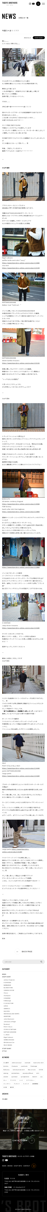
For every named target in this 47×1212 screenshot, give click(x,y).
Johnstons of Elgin (10, 1021)
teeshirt (34, 1077)
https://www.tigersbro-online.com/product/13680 (21, 263)
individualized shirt (19, 1069)
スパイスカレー (30, 1080)
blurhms (5, 1066)
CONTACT (26, 1166)
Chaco (6, 993)
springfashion (25, 1077)
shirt (37, 1073)
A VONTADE (7, 982)
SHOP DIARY (6, 977)
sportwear (14, 1077)
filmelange (34, 1066)
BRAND (10, 1166)
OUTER (41, 1069)
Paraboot (7, 1024)
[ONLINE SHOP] (38, 4)
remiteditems (15, 1073)
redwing (5, 1073)
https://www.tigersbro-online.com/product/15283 (21, 628)
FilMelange (7, 1000)
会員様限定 (35, 1084)
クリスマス (13, 1080)
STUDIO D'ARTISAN (10, 1029)
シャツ (21, 1080)
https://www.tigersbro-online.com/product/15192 (21, 363)
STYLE (4, 1051)
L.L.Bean (7, 1034)
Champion (7, 995)
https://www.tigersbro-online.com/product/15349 (21, 268)
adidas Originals (9, 980)
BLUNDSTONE (8, 987)
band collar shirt (38, 1062)
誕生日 (12, 1087)
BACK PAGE (27, 951)
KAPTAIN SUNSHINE (10, 1032)
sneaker (5, 1077)
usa (41, 1077)
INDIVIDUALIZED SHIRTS (11, 1014)
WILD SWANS (8, 1045)
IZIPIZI (6, 1006)
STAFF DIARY (6, 1048)
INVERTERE (7, 1016)
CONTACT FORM (19, 1140)
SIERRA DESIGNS (9, 1040)
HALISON (7, 1011)
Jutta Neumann (9, 1019)
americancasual (17, 1062)
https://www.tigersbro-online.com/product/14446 (21, 768)
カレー (5, 1080)
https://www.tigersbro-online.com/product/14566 (21, 504)
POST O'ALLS (8, 1027)
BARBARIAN (7, 985)
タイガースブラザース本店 (25, 1156)
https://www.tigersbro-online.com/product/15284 (21, 776)
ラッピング (26, 1084)
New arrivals (32, 1069)
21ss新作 (6, 1062)
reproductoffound (28, 1073)
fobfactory (6, 1069)
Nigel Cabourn (8, 1037)
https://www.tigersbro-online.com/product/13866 (21, 512)
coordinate (24, 1066)
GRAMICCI (7, 1008)
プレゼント (17, 1084)
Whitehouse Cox (9, 1042)
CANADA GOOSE (9, 990)
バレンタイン (7, 1084)
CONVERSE (7, 998)
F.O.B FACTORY (8, 1003)
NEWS (4, 974)
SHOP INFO (18, 1166)
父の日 (5, 1087)
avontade (27, 1062)
